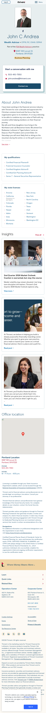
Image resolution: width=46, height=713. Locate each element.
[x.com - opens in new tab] (14, 634)
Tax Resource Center (9, 629)
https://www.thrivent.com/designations (19, 533)
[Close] (37, 692)
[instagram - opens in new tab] (19, 634)
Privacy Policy (29, 697)
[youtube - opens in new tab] (24, 634)
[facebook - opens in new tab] (3, 634)
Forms (4, 621)
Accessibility (32, 617)
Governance (6, 625)
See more (5, 144)
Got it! (31, 707)
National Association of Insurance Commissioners (19, 488)
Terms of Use (32, 621)
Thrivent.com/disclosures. (22, 659)
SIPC (3, 655)
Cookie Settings (7, 617)
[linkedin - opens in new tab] (8, 634)
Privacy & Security (34, 624)
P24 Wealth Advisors (24, 47)
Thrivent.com (22, 680)
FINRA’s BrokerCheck (36, 680)
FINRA (35, 653)
